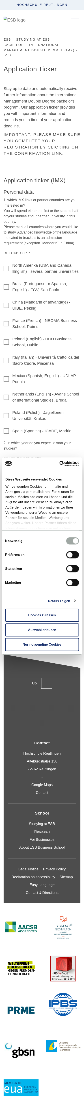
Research (42, 832)
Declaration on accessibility (33, 877)
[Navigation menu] (75, 21)
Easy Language (42, 885)
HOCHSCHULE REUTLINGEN (42, 5)
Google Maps (42, 785)
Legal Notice (28, 869)
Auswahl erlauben (42, 630)
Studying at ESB (42, 824)
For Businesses (42, 839)
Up (34, 683)
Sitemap (66, 877)
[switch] (72, 554)
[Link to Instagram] (13, 708)
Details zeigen (59, 601)
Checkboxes (17, 253)
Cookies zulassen (42, 615)
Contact (42, 793)
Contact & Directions (42, 893)
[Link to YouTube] (42, 723)
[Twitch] (71, 708)
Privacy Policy (54, 869)
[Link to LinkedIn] (51, 708)
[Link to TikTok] (32, 708)
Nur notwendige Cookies (42, 644)
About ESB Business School (42, 847)
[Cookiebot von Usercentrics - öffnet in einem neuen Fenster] (60, 464)
